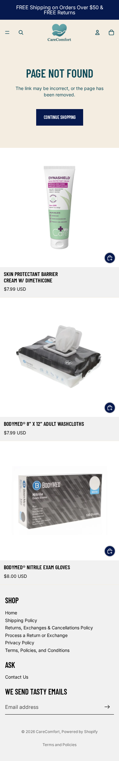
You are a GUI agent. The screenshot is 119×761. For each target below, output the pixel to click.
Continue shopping (60, 117)
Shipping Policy (21, 620)
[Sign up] (107, 707)
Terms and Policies (59, 744)
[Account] (97, 32)
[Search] (21, 32)
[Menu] (7, 32)
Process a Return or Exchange (36, 635)
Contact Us (16, 677)
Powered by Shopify (80, 731)
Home (11, 612)
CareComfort (48, 731)
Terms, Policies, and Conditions (37, 650)
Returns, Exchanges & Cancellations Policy (49, 627)
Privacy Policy (19, 643)
